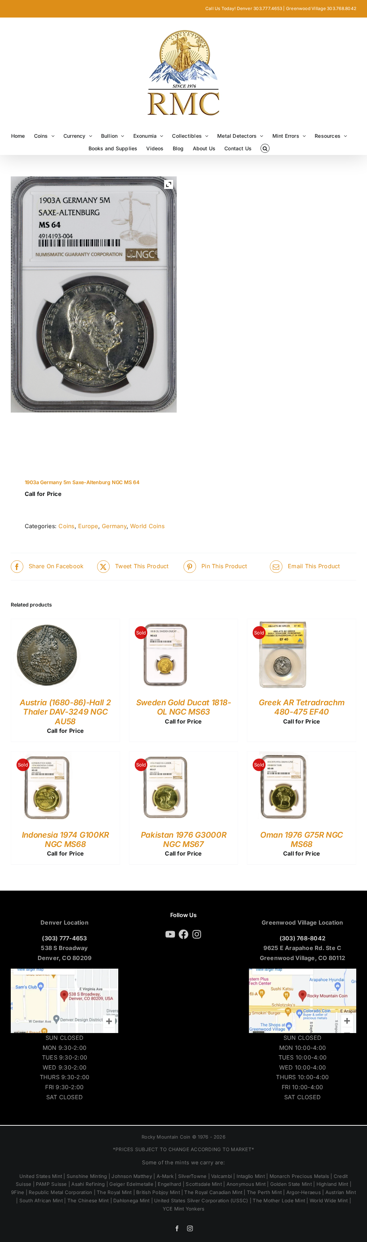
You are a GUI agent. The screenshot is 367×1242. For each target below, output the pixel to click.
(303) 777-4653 (64, 938)
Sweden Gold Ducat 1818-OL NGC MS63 (183, 707)
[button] (265, 148)
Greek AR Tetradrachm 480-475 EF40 (301, 707)
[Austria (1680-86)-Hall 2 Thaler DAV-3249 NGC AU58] (47, 623)
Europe (88, 526)
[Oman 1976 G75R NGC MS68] (283, 756)
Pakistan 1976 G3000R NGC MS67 (183, 839)
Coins (66, 526)
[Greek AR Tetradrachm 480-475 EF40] (283, 623)
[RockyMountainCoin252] (72, 442)
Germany (114, 526)
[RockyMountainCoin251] (31, 442)
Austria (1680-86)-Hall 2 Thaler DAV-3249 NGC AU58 (65, 712)
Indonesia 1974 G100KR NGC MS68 (65, 839)
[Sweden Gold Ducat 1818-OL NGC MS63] (165, 623)
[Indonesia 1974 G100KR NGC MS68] (47, 756)
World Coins (147, 526)
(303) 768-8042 (302, 938)
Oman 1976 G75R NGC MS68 (301, 839)
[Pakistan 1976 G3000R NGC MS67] (165, 756)
